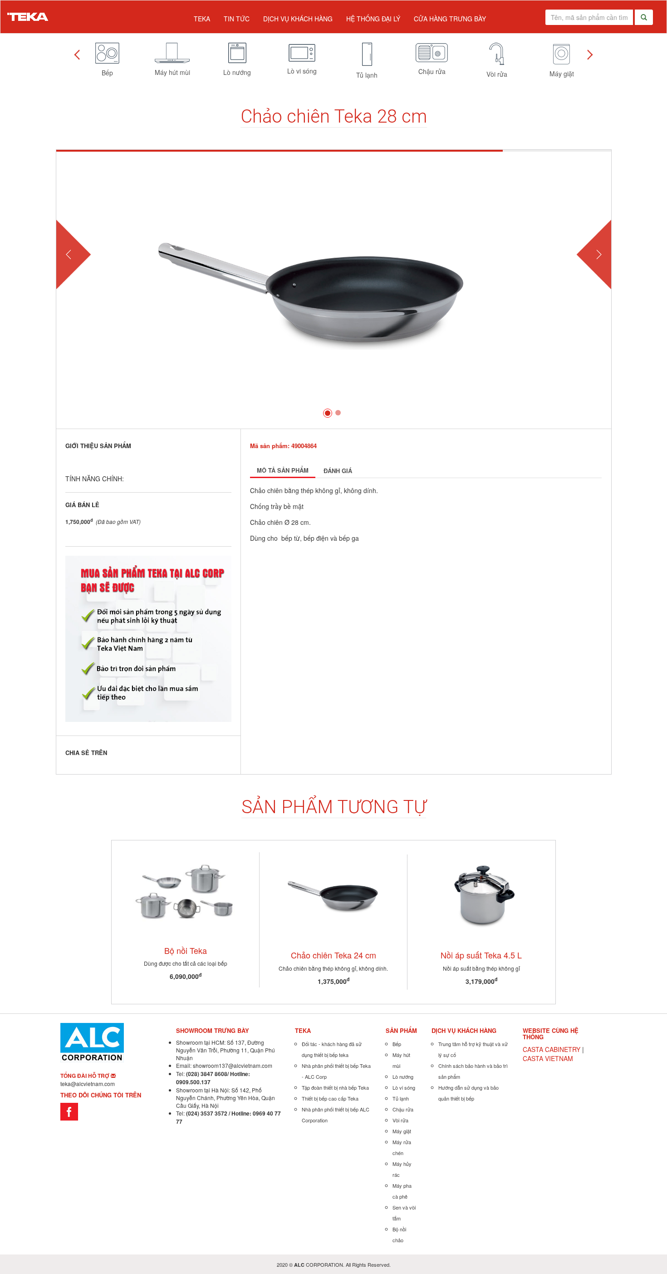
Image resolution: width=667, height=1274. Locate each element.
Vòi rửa (400, 1120)
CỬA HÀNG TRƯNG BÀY (450, 18)
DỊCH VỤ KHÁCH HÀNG (298, 18)
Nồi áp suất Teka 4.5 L (481, 955)
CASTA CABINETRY (551, 1049)
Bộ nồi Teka (185, 950)
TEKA (202, 18)
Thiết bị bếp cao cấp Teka (330, 1098)
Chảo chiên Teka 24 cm (333, 955)
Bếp (396, 1043)
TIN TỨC (237, 18)
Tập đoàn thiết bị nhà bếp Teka (335, 1087)
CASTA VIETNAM (548, 1058)
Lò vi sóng (403, 1087)
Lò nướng (402, 1076)
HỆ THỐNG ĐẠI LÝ (373, 18)
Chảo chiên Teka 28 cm (333, 116)
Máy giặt (401, 1131)
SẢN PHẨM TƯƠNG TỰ (333, 807)
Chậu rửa (402, 1109)
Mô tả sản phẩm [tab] (283, 470)
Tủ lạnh (400, 1098)
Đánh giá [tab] (338, 470)
